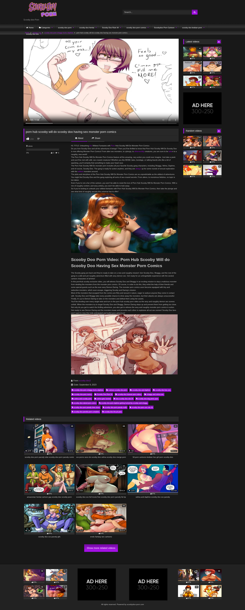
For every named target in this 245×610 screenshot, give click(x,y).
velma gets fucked (104, 399)
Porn (113, 146)
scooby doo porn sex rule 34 (142, 407)
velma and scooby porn (82, 399)
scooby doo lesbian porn (192, 28)
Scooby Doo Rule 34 (110, 28)
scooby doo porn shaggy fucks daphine (88, 390)
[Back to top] (237, 602)
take (170, 151)
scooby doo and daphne (141, 390)
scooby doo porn (65, 28)
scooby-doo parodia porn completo (86, 412)
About (80, 138)
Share (97, 138)
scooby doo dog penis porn (148, 399)
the (90, 146)
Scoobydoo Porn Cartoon (164, 28)
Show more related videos (101, 548)
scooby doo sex (32, 34)
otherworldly (139, 151)
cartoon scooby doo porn (118, 390)
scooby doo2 (85, 381)
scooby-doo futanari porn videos (129, 394)
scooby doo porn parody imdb (116, 407)
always (138, 169)
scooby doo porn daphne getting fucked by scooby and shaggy (124, 403)
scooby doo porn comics (136, 28)
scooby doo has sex (163, 390)
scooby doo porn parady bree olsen (87, 407)
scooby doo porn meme (83, 394)
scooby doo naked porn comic (85, 403)
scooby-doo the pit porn (113, 412)
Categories (45, 28)
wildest (80, 171)
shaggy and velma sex (155, 394)
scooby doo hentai (86, 28)
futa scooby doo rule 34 (124, 399)
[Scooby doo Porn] (42, 10)
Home (31, 28)
